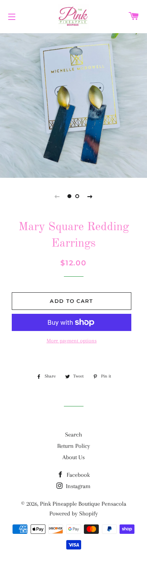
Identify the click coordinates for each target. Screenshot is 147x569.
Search (73, 434)
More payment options (72, 341)
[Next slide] (90, 196)
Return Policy (73, 445)
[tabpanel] (73, 104)
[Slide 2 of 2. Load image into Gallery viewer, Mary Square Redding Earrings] (78, 196)
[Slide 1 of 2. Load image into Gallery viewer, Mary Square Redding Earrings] (70, 196)
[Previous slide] (57, 196)
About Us (73, 457)
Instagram (77, 486)
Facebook (77, 474)
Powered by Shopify (73, 513)
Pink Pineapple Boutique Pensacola (83, 503)
